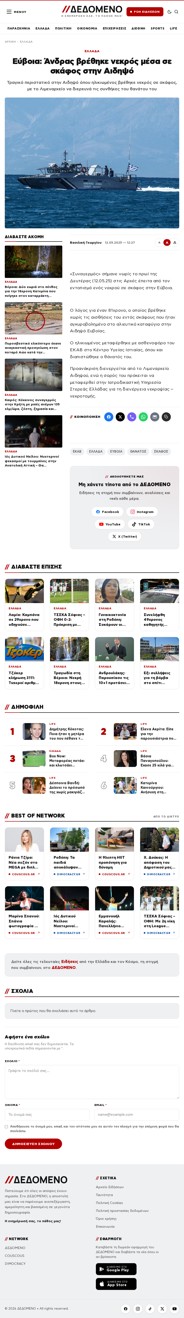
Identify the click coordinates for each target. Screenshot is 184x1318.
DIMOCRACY (15, 1264)
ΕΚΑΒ (77, 451)
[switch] (169, 12)
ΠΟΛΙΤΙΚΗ (63, 28)
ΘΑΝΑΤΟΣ (138, 451)
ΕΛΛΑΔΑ (42, 28)
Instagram (145, 512)
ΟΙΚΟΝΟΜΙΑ (87, 28)
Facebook (110, 512)
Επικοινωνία (105, 1226)
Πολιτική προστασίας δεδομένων (122, 1211)
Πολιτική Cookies (109, 1203)
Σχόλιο (12, 1061)
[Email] (154, 416)
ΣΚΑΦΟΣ (161, 451)
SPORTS (158, 28)
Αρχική (10, 41)
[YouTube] (174, 1309)
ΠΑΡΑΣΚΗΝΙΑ (18, 28)
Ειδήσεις (69, 962)
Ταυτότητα (104, 1195)
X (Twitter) (127, 536)
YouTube (113, 524)
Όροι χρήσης (106, 1218)
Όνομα (12, 1104)
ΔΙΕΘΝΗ (138, 28)
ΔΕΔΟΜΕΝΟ (64, 968)
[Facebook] (108, 416)
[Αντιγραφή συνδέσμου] (166, 416)
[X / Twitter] (120, 416)
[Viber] (131, 416)
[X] (162, 1309)
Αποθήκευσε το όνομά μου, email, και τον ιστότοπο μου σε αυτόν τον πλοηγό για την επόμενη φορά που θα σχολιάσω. (94, 1129)
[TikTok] (150, 1309)
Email (100, 1104)
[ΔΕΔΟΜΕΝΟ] (36, 1179)
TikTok (144, 524)
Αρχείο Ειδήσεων (110, 1187)
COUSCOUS (14, 1256)
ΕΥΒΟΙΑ (116, 451)
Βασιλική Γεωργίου (86, 242)
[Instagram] (138, 1309)
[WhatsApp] (143, 416)
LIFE (173, 28)
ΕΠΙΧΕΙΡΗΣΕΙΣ (114, 28)
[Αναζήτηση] (176, 12)
